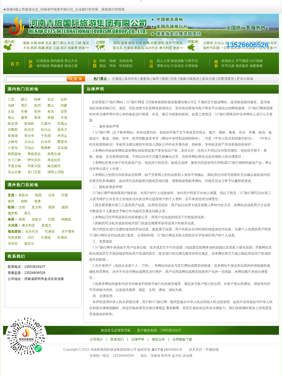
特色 (112, 66)
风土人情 (163, 61)
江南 (56, 48)
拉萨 (64, 99)
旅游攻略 (177, 61)
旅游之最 (71, 66)
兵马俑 (62, 148)
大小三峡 (14, 160)
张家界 (73, 48)
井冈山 (62, 136)
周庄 (24, 105)
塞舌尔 (29, 244)
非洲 (153, 43)
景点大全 (71, 61)
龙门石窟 (34, 172)
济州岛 (13, 244)
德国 (64, 207)
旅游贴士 (228, 61)
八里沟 (13, 148)
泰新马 (139, 48)
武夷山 (62, 124)
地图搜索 (256, 66)
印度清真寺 (226, 79)
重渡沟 (62, 142)
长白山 (46, 130)
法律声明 (137, 339)
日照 (64, 111)
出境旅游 (43, 61)
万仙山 (29, 148)
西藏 (41, 48)
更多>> (83, 48)
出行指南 (256, 61)
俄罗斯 (13, 213)
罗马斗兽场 (245, 79)
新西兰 (46, 225)
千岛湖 (46, 136)
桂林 (41, 43)
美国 (116, 43)
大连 (26, 48)
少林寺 (208, 43)
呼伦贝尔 (34, 160)
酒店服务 (242, 66)
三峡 (78, 43)
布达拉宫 (54, 160)
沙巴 (31, 237)
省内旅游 (43, 66)
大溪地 (128, 48)
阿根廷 (66, 219)
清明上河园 (55, 172)
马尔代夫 (152, 48)
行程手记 (191, 61)
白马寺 (272, 43)
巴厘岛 (178, 43)
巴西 (51, 219)
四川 (63, 48)
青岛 (50, 111)
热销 (112, 61)
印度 (64, 195)
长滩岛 (62, 237)
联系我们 (117, 339)
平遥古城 (14, 166)
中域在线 (212, 350)
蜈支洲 (13, 124)
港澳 (124, 43)
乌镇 (11, 105)
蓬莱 (24, 117)
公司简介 (96, 339)
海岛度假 (14, 231)
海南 (26, 43)
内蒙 (64, 105)
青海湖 (13, 136)
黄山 (63, 43)
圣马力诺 (208, 79)
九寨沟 (46, 124)
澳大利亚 (165, 48)
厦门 (56, 43)
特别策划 (125, 66)
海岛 (131, 43)
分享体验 (191, 66)
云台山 (219, 43)
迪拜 (168, 43)
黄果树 (46, 148)
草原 (37, 117)
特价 (102, 61)
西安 (48, 48)
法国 (21, 207)
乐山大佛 (14, 172)
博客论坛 (163, 66)
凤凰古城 (54, 154)
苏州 (37, 111)
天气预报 (242, 61)
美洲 (11, 219)
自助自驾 (125, 61)
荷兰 (27, 213)
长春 (24, 111)
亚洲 (11, 195)
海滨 (85, 43)
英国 (51, 207)
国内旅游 (57, 61)
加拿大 (37, 219)
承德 (50, 117)
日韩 (138, 43)
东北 (70, 43)
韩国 (164, 79)
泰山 (11, 117)
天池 (64, 117)
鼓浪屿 (29, 124)
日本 (173, 79)
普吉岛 (118, 48)
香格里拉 (34, 154)
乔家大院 (34, 166)
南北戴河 (54, 166)
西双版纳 (14, 154)
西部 (34, 48)
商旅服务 (57, 66)
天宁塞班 (68, 231)
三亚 (11, 99)
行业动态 (177, 66)
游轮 (161, 43)
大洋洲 (13, 225)
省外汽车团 (211, 48)
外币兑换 (228, 66)
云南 (33, 43)
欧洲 (146, 43)
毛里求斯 (14, 237)
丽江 (24, 99)
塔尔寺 (29, 136)
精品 (102, 66)
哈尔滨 (29, 130)
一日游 (225, 48)
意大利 (37, 207)
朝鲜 (24, 201)
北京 (48, 43)
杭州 (37, 105)
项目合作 (158, 339)
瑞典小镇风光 (189, 79)
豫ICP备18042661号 (166, 350)
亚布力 (62, 130)
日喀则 (13, 130)
